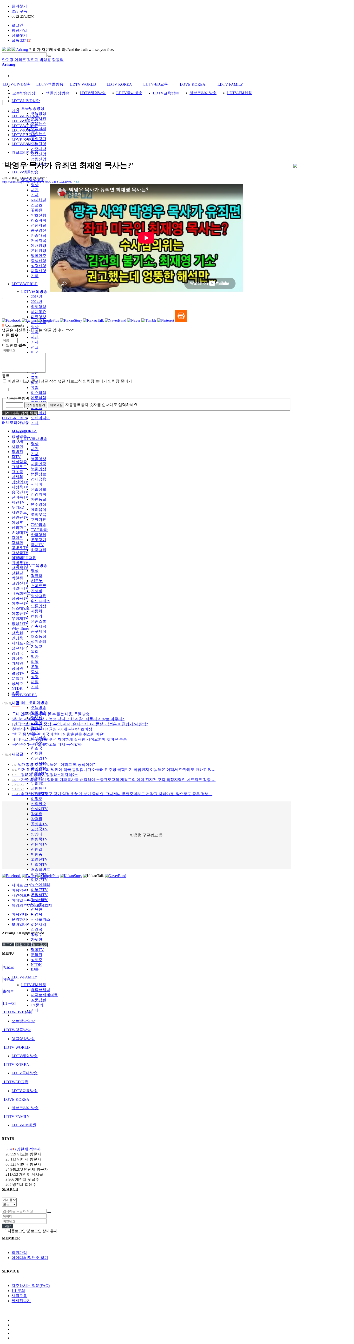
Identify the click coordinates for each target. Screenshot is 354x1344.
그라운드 (19, 467)
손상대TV (39, 809)
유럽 (35, 388)
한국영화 (38, 535)
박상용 (45, 60)
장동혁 (58, 60)
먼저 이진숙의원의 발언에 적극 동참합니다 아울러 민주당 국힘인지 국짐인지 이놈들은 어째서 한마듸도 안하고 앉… (114, 769)
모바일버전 (21, 924)
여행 (35, 662)
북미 (35, 377)
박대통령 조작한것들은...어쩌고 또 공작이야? (53, 764)
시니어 (36, 484)
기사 (35, 195)
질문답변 (38, 1000)
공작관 (17, 668)
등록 (6, 376)
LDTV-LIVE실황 (26, 101)
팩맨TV (18, 502)
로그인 (17, 25)
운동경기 (38, 540)
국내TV (37, 545)
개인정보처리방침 (27, 895)
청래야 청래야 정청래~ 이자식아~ (45, 775)
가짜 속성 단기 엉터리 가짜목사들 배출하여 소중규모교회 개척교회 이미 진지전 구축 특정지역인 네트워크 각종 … (114, 780)
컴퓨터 (36, 576)
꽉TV (16, 457)
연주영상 (38, 504)
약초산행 (38, 215)
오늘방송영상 (32, 108)
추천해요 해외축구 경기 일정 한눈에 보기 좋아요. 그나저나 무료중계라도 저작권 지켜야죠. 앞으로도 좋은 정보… (112, 794)
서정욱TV (20, 487)
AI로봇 (37, 581)
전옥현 (36, 909)
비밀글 (13, 381)
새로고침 (56, 405)
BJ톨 (35, 969)
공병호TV (39, 824)
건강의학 (38, 494)
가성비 (36, 591)
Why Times (20, 628)
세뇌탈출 (19, 462)
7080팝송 (38, 525)
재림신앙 (38, 271)
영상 (35, 185)
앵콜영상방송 (57, 93)
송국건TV (20, 492)
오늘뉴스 (38, 124)
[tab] (177, 1012)
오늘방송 (38, 708)
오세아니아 (40, 418)
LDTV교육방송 (34, 566)
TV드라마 (39, 530)
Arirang (21, 49)
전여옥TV (20, 497)
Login (7, 1226)
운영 (35, 667)
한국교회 (38, 550)
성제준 (36, 960)
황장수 (17, 658)
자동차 (36, 611)
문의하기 (19, 919)
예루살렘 (38, 398)
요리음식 (38, 509)
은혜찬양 (38, 251)
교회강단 (38, 139)
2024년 (36, 302)
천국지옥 (38, 240)
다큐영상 (38, 317)
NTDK (36, 965)
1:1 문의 (18, 1291)
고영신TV (39, 859)
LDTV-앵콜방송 (25, 172)
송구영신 (38, 230)
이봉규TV (39, 890)
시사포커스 (40, 919)
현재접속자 (21, 1301)
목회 (35, 651)
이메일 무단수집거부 (29, 900)
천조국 (36, 748)
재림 (35, 682)
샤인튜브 (38, 789)
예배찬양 (38, 245)
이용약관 (19, 890)
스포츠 (36, 205)
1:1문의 (37, 1005)
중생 (35, 672)
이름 (10, 335)
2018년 (36, 297)
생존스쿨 (38, 621)
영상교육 (38, 596)
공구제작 (38, 631)
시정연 (17, 447)
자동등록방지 (17, 398)
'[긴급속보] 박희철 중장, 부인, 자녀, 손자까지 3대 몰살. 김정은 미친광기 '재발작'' (80, 724)
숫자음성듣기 (35, 405)
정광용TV (20, 598)
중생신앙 (38, 154)
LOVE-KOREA (24, 695)
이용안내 (19, 914)
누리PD (37, 783)
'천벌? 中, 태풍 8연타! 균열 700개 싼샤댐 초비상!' (53, 729)
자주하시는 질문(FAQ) (31, 1286)
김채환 (36, 753)
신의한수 (38, 804)
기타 (35, 276)
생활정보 (38, 489)
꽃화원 (36, 210)
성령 (35, 677)
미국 (35, 352)
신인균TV (20, 517)
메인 (15, 111)
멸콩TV (37, 950)
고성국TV (39, 829)
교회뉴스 (38, 134)
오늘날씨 (38, 129)
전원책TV (39, 844)
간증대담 (38, 149)
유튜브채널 (40, 990)
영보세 (17, 441)
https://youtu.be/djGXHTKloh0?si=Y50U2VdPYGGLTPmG (40, 182)
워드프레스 (40, 601)
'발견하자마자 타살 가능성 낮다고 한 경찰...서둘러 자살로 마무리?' (68, 719)
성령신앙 (38, 159)
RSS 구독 (19, 11)
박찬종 (36, 854)
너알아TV (39, 864)
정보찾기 (19, 35)
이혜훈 (20, 60)
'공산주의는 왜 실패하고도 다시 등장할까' (47, 744)
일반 (35, 657)
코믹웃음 (38, 514)
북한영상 (38, 469)
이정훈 (36, 799)
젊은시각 (38, 924)
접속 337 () (21, 40)
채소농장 (38, 636)
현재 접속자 (23, 1149)
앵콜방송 (19, 436)
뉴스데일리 (40, 885)
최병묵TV (39, 839)
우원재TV (20, 618)
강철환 (36, 819)
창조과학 (38, 220)
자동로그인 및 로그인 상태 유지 (32, 1231)
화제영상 (38, 307)
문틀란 (36, 955)
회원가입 (19, 30)
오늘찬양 (38, 144)
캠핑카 (36, 616)
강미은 (36, 814)
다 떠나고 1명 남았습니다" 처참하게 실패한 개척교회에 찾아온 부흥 (69, 739)
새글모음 (19, 1296)
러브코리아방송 (34, 703)
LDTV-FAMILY (24, 977)
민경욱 (36, 914)
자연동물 (38, 499)
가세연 (36, 940)
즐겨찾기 (19, 6)
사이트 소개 (22, 885)
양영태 (36, 834)
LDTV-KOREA (119, 84)
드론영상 (38, 606)
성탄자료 (38, 225)
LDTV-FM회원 (33, 985)
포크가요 (38, 520)
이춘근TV (39, 880)
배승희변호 (40, 869)
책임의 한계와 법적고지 (32, 905)
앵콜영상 (38, 459)
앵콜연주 (38, 256)
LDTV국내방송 (34, 439)
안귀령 (7, 60)
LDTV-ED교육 (24, 558)
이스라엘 (38, 393)
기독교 (36, 646)
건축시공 (38, 626)
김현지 (33, 60)
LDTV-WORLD (25, 284)
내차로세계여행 (44, 995)
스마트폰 (38, 586)
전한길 (36, 849)
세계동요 (38, 312)
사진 (35, 190)
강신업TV (39, 758)
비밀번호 (14, 345)
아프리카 (38, 413)
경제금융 (38, 479)
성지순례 (38, 641)
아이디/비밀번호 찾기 (30, 1258)
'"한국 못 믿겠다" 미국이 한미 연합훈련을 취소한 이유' (58, 734)
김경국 (36, 929)
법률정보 (38, 474)
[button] (6, 413)
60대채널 (38, 200)
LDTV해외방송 (34, 291)
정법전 (17, 452)
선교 (35, 347)
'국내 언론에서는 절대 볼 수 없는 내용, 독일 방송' (51, 714)
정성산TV (20, 624)
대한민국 (38, 464)
